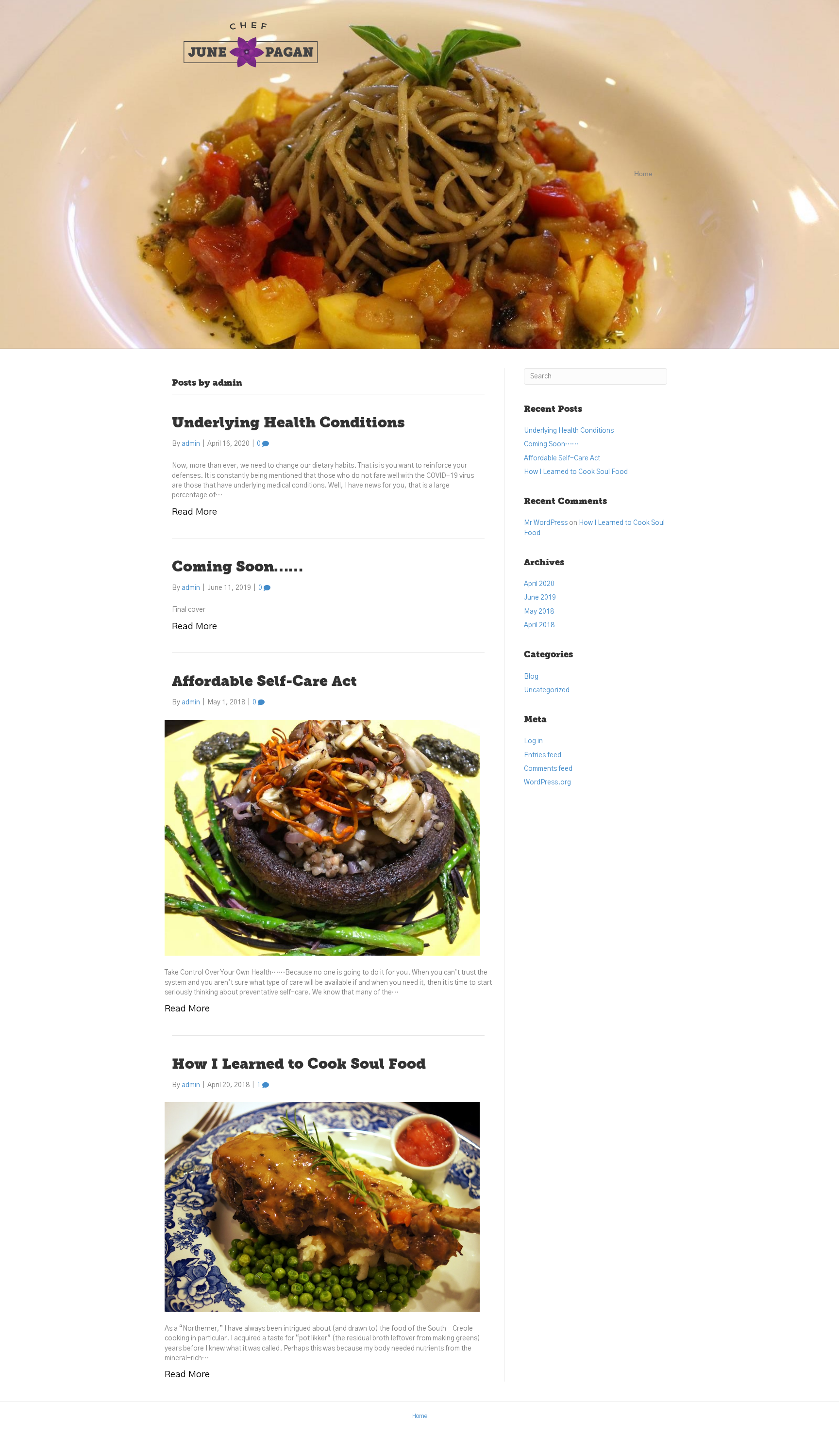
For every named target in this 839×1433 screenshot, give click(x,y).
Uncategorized (547, 690)
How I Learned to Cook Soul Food (299, 1065)
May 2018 (539, 611)
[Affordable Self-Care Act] (322, 837)
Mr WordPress (546, 523)
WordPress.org (547, 782)
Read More (194, 512)
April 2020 (539, 584)
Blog (531, 676)
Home (643, 174)
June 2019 (540, 597)
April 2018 (539, 625)
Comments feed (548, 768)
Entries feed (542, 755)
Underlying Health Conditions (288, 423)
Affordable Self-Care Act (264, 682)
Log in (533, 741)
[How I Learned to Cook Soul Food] (322, 1207)
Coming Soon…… (237, 567)
